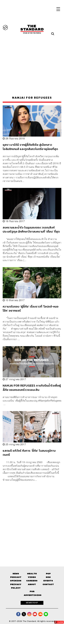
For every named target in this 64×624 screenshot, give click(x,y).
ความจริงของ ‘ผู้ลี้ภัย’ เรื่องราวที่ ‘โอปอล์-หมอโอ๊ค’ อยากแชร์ (30, 308)
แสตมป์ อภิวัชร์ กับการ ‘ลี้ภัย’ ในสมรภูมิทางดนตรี (29, 453)
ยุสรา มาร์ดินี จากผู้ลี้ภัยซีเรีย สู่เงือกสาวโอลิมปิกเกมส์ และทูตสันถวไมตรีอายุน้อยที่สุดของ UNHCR (30, 147)
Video (32, 577)
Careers (32, 581)
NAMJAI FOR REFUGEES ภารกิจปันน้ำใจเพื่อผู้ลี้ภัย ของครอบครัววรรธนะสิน (32, 387)
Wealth (32, 574)
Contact (48, 584)
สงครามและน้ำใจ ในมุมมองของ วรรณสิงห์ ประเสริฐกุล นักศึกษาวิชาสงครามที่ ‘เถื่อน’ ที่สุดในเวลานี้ (31, 229)
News (16, 574)
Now (48, 577)
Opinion (15, 581)
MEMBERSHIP (32, 602)
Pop (48, 574)
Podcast (15, 577)
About (32, 584)
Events (48, 581)
